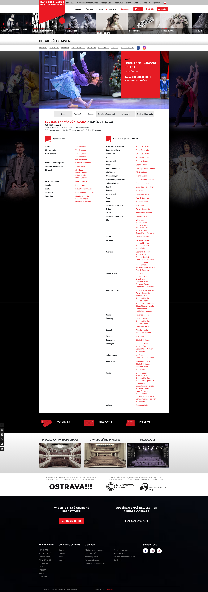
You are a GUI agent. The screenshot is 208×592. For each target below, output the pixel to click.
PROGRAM (43, 48)
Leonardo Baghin (143, 252)
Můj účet (150, 9)
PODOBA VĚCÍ (102, 31)
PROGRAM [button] (70, 3)
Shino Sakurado (142, 150)
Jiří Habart (79, 170)
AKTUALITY (91, 48)
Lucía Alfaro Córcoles (145, 290)
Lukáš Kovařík (81, 172)
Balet (61, 557)
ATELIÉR (42, 570)
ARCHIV (42, 573)
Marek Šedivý (81, 178)
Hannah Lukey (142, 216)
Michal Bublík (141, 176)
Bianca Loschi (141, 223)
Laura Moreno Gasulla (145, 179)
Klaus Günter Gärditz (83, 189)
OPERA (78, 9)
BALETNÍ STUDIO (127, 48)
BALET (101, 9)
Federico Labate (142, 183)
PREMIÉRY (65, 48)
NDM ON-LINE (45, 560)
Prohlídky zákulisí (121, 550)
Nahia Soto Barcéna (144, 213)
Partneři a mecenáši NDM (124, 557)
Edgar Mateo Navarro (145, 233)
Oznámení (118, 560)
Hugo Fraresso (142, 391)
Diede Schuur (141, 172)
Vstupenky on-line (71, 521)
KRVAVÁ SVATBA (135, 31)
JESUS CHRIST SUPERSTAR (11, 31)
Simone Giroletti (142, 245)
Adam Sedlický (81, 166)
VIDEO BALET (103, 48)
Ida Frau (139, 190)
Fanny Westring (142, 225)
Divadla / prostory (91, 557)
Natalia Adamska (82, 196)
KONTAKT (43, 577)
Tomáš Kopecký (142, 146)
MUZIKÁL (113, 9)
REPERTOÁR (54, 48)
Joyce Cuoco (80, 154)
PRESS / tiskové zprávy (94, 550)
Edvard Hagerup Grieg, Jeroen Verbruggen (173, 33)
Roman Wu (140, 351)
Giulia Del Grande (143, 237)
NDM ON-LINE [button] (106, 3)
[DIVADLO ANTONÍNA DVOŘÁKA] (60, 455)
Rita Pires (140, 205)
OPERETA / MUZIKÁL (7, 29)
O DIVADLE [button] (119, 3)
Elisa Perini (140, 279)
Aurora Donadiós (143, 209)
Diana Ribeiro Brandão (145, 306)
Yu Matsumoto (142, 202)
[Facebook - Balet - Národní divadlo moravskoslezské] (138, 48)
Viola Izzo (140, 220)
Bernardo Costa (142, 240)
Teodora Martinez (143, 298)
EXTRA (42, 567)
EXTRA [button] (128, 3)
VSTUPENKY (63, 422)
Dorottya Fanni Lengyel (145, 168)
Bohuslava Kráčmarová (84, 192)
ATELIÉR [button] (137, 3)
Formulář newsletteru (136, 521)
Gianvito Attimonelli (83, 163)
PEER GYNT (165, 31)
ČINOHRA (90, 9)
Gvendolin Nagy (142, 194)
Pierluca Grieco (142, 262)
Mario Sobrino (142, 248)
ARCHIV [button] (147, 3)
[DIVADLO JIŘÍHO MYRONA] (105, 455)
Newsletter (125, 9)
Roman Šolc (80, 185)
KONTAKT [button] (156, 3)
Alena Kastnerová (38, 33)
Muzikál (62, 560)
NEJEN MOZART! (71, 33)
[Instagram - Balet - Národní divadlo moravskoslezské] (144, 48)
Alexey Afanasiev (82, 159)
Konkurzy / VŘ (90, 553)
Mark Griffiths (141, 230)
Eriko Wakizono (81, 199)
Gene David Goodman (145, 187)
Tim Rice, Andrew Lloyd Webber (10, 33)
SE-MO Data (109, 589)
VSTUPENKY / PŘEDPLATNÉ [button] (87, 3)
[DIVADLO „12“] (148, 455)
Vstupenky (162, 9)
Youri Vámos (80, 146)
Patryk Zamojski (142, 198)
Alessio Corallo (142, 228)
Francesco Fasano (143, 333)
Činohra (62, 553)
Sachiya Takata (142, 161)
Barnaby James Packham (146, 267)
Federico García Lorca (135, 33)
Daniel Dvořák (81, 181)
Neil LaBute (100, 33)
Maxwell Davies (142, 157)
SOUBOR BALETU (78, 48)
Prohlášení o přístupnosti (94, 563)
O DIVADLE (43, 563)
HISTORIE (114, 48)
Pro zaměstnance (91, 560)
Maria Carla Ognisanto (145, 303)
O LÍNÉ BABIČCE (39, 31)
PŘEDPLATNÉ (105, 422)
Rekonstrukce (119, 553)
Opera (61, 550)
